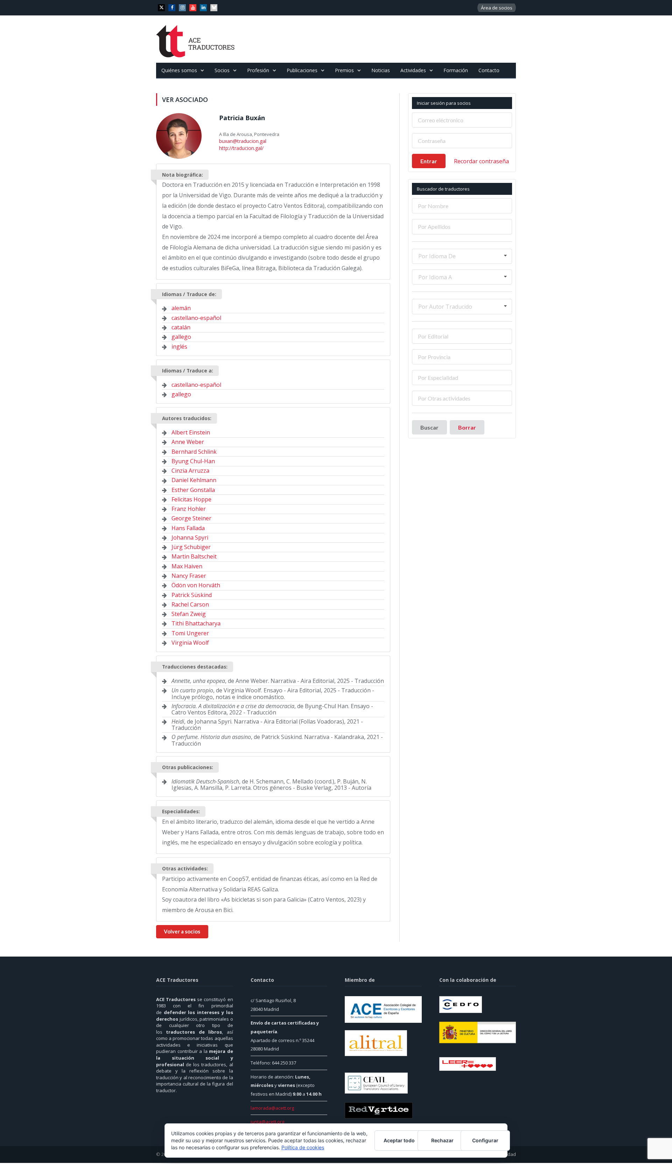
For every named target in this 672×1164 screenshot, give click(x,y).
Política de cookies (302, 1147)
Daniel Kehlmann (194, 479)
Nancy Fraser (189, 574)
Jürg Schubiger (191, 546)
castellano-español (196, 317)
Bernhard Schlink (194, 450)
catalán (181, 326)
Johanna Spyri (190, 536)
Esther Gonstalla (193, 489)
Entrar (428, 161)
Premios (344, 70)
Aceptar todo (399, 1140)
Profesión (258, 70)
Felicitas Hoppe (191, 498)
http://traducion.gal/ (240, 147)
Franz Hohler (189, 508)
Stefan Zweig (189, 613)
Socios (222, 70)
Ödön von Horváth (196, 584)
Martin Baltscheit (194, 556)
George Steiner (191, 517)
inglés (179, 345)
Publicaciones (302, 70)
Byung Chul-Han (193, 460)
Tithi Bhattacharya (196, 622)
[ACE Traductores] (195, 39)
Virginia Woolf (190, 641)
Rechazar (442, 1140)
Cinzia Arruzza (190, 469)
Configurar (485, 1140)
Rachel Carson (190, 603)
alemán (181, 307)
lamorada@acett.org (272, 1107)
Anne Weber (188, 441)
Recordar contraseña (481, 161)
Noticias (380, 70)
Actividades (413, 70)
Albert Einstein (191, 431)
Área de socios (496, 8)
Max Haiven (187, 565)
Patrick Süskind (192, 594)
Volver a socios (182, 930)
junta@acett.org (267, 1121)
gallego (181, 336)
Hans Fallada (188, 527)
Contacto (488, 70)
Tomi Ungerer (190, 632)
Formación (455, 70)
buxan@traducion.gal (242, 141)
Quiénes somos (179, 70)
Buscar (429, 427)
